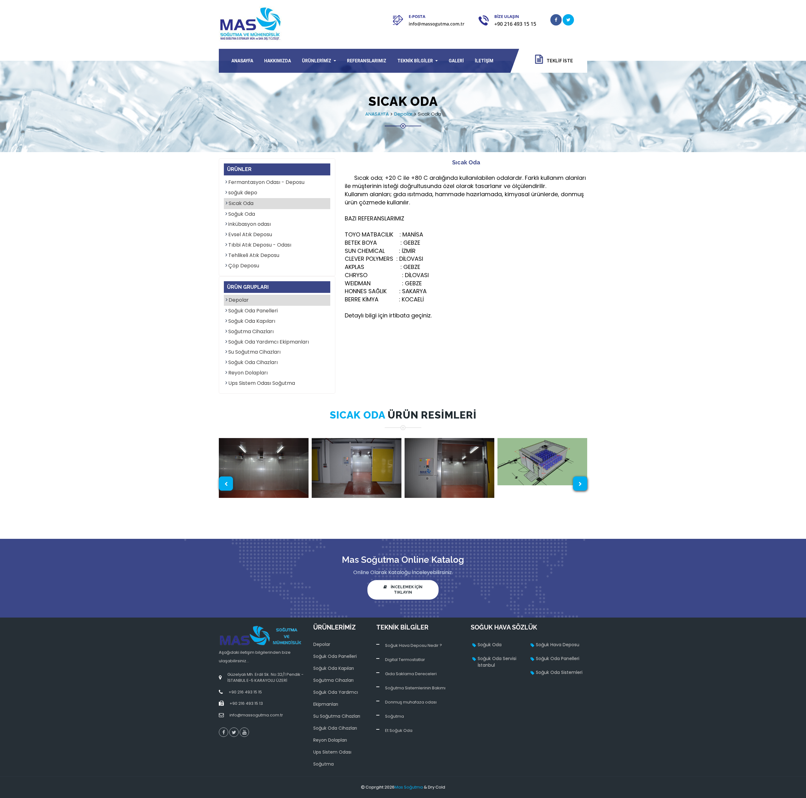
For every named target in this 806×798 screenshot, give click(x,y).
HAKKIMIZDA (277, 60)
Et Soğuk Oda (398, 730)
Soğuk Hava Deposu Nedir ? (413, 645)
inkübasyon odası (249, 224)
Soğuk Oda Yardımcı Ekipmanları (268, 342)
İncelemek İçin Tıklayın (405, 590)
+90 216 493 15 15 (515, 23)
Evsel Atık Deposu (250, 234)
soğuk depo (242, 192)
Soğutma (394, 716)
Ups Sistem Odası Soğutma (261, 383)
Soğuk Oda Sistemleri (559, 672)
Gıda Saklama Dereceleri (411, 674)
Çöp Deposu (243, 265)
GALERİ (456, 60)
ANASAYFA (242, 60)
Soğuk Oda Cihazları (253, 362)
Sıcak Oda (241, 203)
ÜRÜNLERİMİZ (316, 60)
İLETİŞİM (484, 60)
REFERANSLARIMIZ (366, 60)
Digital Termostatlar (405, 660)
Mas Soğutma (408, 787)
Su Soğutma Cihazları (254, 352)
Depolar (403, 114)
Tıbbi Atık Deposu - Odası (259, 245)
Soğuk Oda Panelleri (253, 310)
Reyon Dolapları (248, 372)
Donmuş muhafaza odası (411, 702)
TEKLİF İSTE (558, 60)
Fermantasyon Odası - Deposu (266, 182)
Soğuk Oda (241, 214)
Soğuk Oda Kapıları (251, 321)
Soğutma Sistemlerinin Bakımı (415, 688)
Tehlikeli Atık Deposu (253, 255)
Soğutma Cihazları (251, 331)
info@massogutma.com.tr (436, 24)
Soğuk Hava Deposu (557, 644)
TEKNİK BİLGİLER (415, 60)
